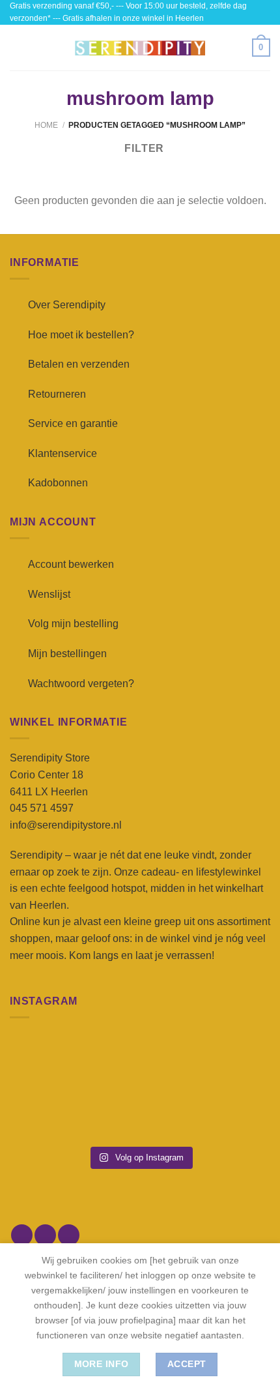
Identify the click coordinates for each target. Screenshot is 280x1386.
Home (46, 125)
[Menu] (17, 48)
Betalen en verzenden (79, 364)
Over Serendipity (66, 304)
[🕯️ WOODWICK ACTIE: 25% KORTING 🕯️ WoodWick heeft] (140, 1060)
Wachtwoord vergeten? (81, 683)
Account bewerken (71, 564)
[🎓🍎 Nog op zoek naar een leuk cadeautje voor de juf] (51, 1112)
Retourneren (57, 394)
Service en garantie (73, 423)
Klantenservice (62, 453)
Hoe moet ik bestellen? (81, 334)
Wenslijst (49, 594)
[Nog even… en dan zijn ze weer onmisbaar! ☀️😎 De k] (229, 1060)
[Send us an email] (68, 1235)
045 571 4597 (42, 808)
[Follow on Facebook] (22, 1235)
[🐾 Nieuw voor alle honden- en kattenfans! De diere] (51, 1060)
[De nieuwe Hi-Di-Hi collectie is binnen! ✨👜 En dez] (229, 1112)
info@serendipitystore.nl (66, 825)
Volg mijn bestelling (73, 623)
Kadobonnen (58, 482)
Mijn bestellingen (67, 653)
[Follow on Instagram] (45, 1235)
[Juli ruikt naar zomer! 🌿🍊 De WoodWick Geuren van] (140, 1112)
